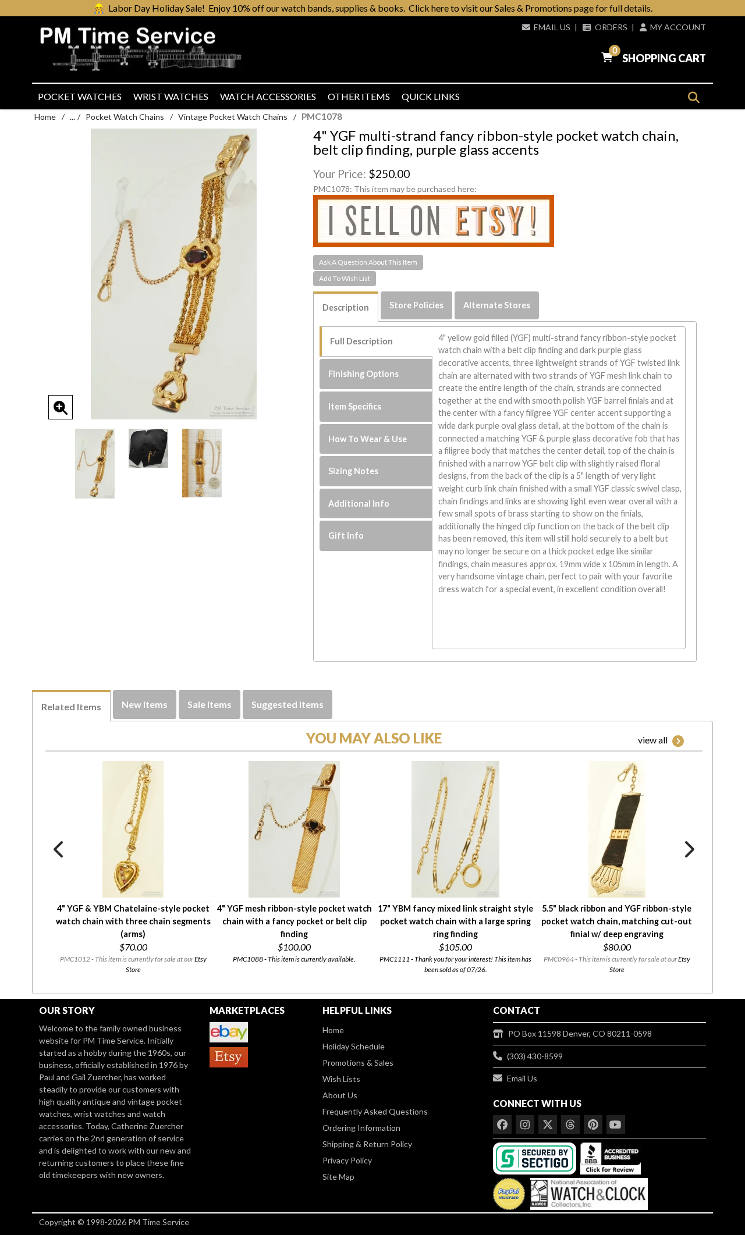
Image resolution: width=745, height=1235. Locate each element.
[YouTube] (615, 1124)
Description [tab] (345, 307)
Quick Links (431, 96)
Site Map (338, 1176)
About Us (339, 1095)
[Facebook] (502, 1124)
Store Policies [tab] (416, 305)
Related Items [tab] (71, 706)
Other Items (359, 96)
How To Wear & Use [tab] (367, 439)
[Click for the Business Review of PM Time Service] (610, 1157)
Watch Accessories (268, 96)
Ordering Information (361, 1128)
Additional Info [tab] (358, 503)
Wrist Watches (170, 96)
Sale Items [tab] (209, 704)
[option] (95, 463)
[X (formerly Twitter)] (547, 1124)
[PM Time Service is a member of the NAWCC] (587, 1191)
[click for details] (133, 829)
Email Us (552, 27)
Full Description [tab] (361, 341)
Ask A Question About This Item (368, 262)
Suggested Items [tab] (287, 704)
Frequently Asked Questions (375, 1111)
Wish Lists (341, 1079)
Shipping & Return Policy (367, 1144)
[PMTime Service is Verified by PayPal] (509, 1191)
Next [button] (689, 849)
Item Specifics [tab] (354, 406)
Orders (611, 27)
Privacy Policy (347, 1160)
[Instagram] (525, 1124)
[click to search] (693, 97)
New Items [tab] (145, 704)
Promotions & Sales (357, 1062)
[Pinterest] (593, 1124)
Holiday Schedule (353, 1046)
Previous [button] (59, 849)
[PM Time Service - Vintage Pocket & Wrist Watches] (145, 49)
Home (45, 117)
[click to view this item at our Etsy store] (433, 220)
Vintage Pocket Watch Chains (233, 117)
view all (653, 739)
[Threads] (570, 1124)
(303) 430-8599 (535, 1056)
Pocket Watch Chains (125, 117)
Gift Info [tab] (346, 535)
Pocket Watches (80, 96)
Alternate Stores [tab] (496, 305)
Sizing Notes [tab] (353, 471)
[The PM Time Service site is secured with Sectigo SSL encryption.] (536, 1157)
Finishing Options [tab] (363, 374)
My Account (678, 27)
